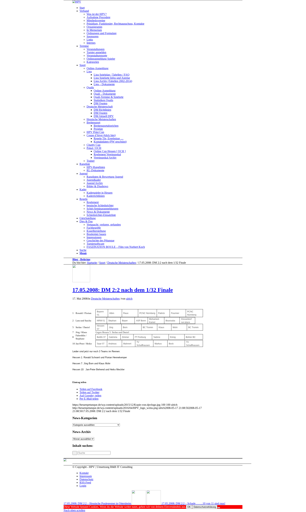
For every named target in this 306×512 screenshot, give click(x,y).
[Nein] (218, 507)
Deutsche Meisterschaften (121, 262)
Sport (102, 262)
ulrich (129, 298)
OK (189, 507)
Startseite (92, 262)
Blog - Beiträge (81, 259)
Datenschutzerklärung (205, 507)
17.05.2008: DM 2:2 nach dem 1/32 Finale (122, 290)
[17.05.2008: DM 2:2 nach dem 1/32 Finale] (81, 281)
